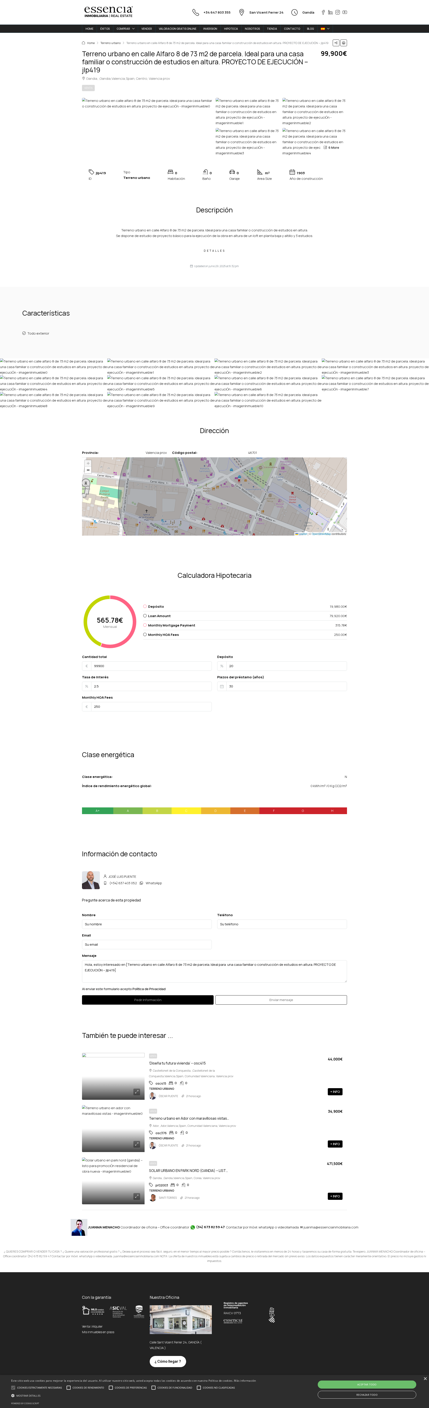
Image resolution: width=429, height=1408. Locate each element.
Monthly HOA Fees (97, 697)
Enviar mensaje (281, 999)
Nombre (89, 915)
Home (91, 43)
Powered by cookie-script (25, 1403)
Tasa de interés (95, 677)
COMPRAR (123, 29)
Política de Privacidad (149, 989)
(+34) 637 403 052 (123, 883)
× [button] (425, 1379)
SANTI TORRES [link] (168, 1198)
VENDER (146, 29)
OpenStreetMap (321, 534)
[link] (113, 1076)
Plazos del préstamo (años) (240, 677)
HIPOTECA (231, 29)
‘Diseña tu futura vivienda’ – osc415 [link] (177, 1063)
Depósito (225, 656)
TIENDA (272, 29)
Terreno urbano (111, 43)
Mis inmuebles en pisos (98, 1332)
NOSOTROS (252, 29)
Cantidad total (94, 656)
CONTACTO (292, 29)
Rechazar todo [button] (367, 1394)
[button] (336, 43)
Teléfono (225, 915)
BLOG (310, 29)
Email (86, 935)
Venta (88, 88)
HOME (89, 29)
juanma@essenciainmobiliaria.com (331, 1227)
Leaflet (302, 534)
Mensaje (89, 955)
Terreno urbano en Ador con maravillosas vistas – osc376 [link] (196, 1118)
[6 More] (314, 141)
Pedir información (148, 999)
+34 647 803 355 (217, 12)
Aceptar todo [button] (367, 1384)
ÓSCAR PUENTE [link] (168, 1096)
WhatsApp (154, 883)
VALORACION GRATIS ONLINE (177, 29)
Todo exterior (38, 333)
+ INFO (335, 1091)
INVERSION (210, 29)
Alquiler (97, 1326)
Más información (245, 1381)
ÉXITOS (105, 29)
